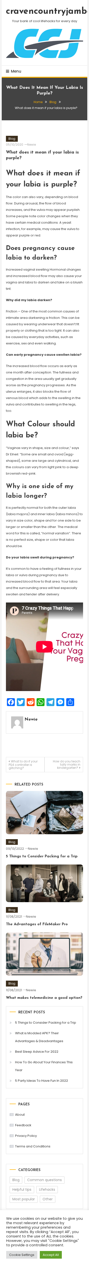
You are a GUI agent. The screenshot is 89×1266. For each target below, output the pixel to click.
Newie (31, 144)
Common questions (44, 1179)
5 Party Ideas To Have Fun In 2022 (41, 1080)
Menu (16, 71)
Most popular (23, 1199)
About (20, 1114)
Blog (11, 139)
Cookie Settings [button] (21, 1254)
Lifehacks (47, 1189)
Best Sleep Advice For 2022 (36, 1051)
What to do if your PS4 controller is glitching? (23, 764)
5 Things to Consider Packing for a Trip (42, 856)
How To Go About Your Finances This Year (44, 1066)
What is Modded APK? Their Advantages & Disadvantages (39, 1037)
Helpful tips (21, 1189)
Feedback (23, 1125)
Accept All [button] (51, 1254)
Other (48, 1199)
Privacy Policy (26, 1135)
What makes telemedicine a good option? (44, 998)
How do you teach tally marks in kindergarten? (66, 764)
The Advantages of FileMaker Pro (37, 924)
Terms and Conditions (32, 1146)
